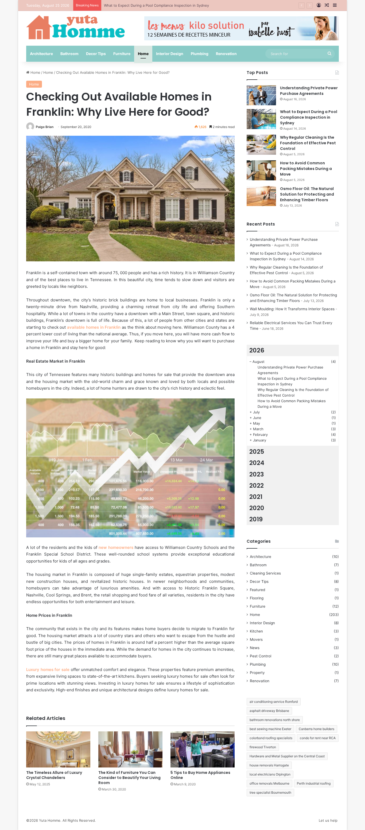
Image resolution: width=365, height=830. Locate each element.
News (254, 648)
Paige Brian (44, 127)
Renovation (226, 53)
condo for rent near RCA (318, 738)
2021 (255, 496)
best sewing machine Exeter (270, 729)
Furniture (121, 53)
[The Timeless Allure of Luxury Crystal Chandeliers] (58, 749)
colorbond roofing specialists (271, 738)
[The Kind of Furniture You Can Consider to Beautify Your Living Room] (130, 749)
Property (257, 672)
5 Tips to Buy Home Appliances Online (200, 775)
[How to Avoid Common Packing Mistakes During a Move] (261, 170)
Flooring (256, 598)
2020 (256, 508)
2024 (256, 463)
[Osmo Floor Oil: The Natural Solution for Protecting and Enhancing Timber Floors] (261, 196)
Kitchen (256, 631)
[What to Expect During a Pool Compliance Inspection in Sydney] (261, 119)
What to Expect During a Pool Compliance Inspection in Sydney (308, 117)
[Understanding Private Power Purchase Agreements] (261, 95)
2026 (256, 350)
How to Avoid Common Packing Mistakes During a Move (306, 168)
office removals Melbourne (269, 783)
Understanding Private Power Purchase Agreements (309, 90)
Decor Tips (96, 53)
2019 (256, 519)
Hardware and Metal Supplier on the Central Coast (287, 756)
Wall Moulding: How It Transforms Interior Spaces (292, 309)
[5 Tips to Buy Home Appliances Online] (202, 749)
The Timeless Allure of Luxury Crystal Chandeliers (54, 775)
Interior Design (169, 53)
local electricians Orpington (270, 774)
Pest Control (260, 656)
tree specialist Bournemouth (270, 792)
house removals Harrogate (269, 765)
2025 (256, 451)
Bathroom (69, 53)
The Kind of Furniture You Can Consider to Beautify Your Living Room (129, 777)
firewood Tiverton (263, 747)
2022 (256, 485)
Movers (256, 639)
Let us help (328, 820)
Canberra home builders (316, 729)
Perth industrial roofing (314, 783)
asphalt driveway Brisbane (269, 711)
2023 (256, 474)
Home (143, 53)
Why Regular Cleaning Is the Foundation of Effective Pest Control (158, 5)
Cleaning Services (265, 573)
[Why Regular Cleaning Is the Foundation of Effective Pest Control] (261, 145)
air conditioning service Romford (274, 702)
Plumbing (199, 53)
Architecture (41, 53)
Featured (257, 590)
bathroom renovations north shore (275, 720)
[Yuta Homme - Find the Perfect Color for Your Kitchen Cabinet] (75, 27)
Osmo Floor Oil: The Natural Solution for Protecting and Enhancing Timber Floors (307, 194)
